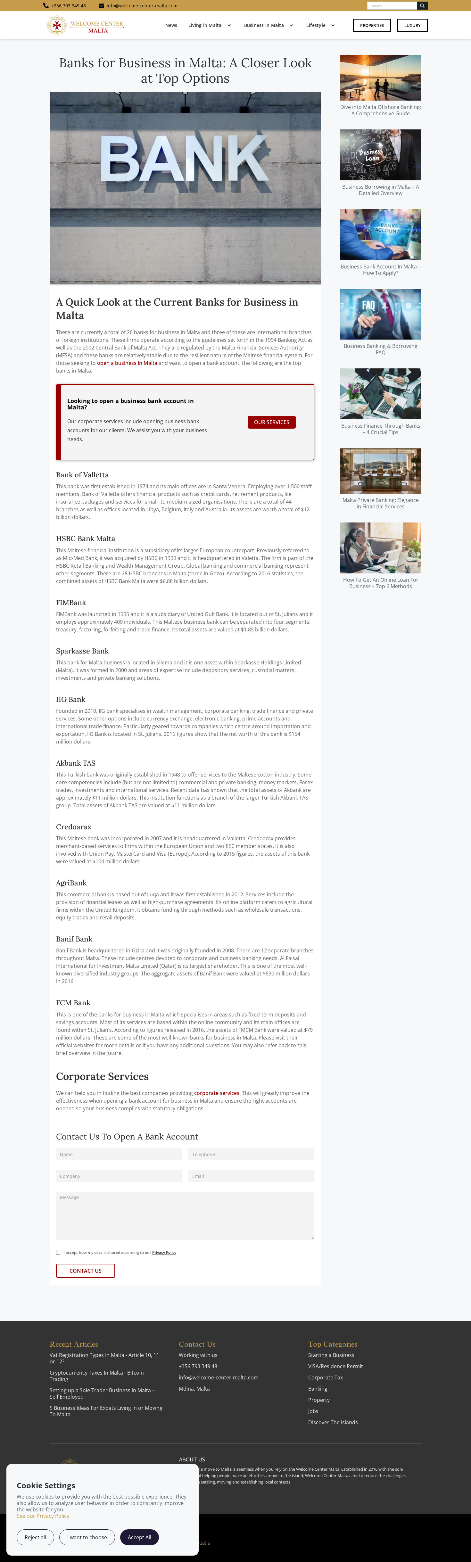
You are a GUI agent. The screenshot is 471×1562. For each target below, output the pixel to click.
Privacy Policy (164, 1252)
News (171, 25)
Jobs (313, 1411)
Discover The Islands (333, 1422)
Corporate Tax (325, 1377)
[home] (85, 25)
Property (319, 1399)
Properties (372, 25)
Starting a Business (331, 1355)
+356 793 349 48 (198, 1366)
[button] (208, 25)
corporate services (216, 1093)
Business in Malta (264, 25)
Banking (317, 1388)
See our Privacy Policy (43, 1515)
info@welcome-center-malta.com (219, 1377)
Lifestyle (316, 25)
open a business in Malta (127, 362)
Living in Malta (205, 25)
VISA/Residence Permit (335, 1366)
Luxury (412, 25)
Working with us (198, 1355)
